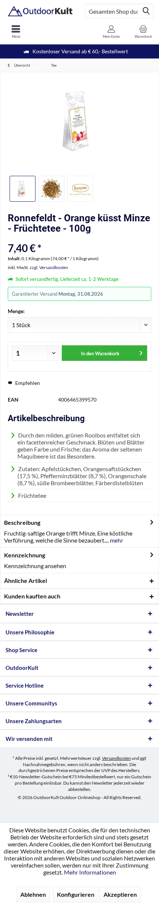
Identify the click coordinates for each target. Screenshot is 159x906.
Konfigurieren (75, 894)
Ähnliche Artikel (25, 580)
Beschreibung (22, 522)
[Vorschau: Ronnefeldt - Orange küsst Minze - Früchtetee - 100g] (22, 189)
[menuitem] (16, 31)
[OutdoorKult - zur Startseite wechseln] (40, 11)
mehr (116, 540)
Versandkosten (116, 758)
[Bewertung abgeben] (79, 238)
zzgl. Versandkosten (49, 267)
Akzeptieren (120, 894)
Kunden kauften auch (32, 596)
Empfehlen (27, 383)
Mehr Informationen (90, 872)
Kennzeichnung (24, 554)
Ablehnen (33, 894)
